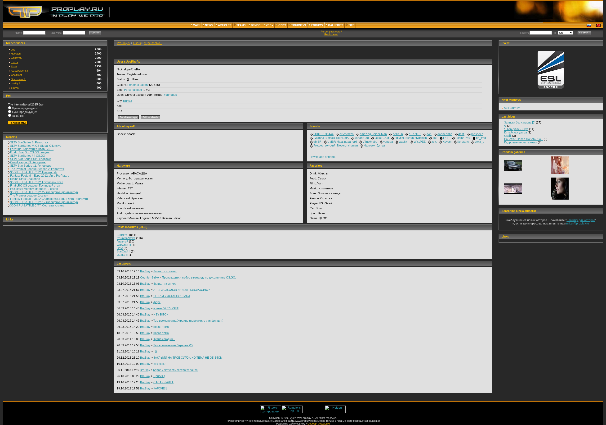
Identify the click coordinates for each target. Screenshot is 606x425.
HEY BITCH (161, 314)
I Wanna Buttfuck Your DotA (331, 138)
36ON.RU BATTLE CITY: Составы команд (37, 205)
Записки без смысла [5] (520, 122)
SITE (351, 25)
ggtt (13, 49)
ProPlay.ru (123, 43)
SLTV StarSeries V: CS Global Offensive (35, 145)
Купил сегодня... (164, 339)
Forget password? (331, 31)
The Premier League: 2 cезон (29, 195)
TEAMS (240, 25)
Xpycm (447, 141)
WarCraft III (124, 245)
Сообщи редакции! (318, 423)
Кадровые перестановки (520, 142)
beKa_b (398, 134)
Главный (122, 241)
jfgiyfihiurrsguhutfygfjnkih (411, 138)
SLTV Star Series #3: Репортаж (30, 159)
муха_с (479, 141)
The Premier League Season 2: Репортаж (37, 169)
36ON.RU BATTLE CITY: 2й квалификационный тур (44, 192)
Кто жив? (159, 364)
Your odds (170, 94)
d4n (429, 134)
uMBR (317, 141)
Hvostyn (16, 53)
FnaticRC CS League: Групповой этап (35, 185)
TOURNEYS (298, 25)
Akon (14, 66)
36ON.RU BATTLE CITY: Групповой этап (36, 182)
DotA (120, 248)
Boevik (15, 87)
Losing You (463, 138)
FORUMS (317, 25)
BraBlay (122, 235)
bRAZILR (415, 134)
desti (461, 134)
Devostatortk (18, 79)
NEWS (209, 25)
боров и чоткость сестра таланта (175, 370)
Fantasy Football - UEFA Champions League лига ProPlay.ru (49, 199)
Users (137, 43)
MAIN (196, 25)
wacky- (403, 141)
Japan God (362, 138)
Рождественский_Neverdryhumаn (335, 145)
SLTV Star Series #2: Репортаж (30, 165)
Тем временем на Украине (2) (173, 345)
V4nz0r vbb (370, 141)
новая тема (161, 327)
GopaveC (16, 57)
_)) (155, 351)
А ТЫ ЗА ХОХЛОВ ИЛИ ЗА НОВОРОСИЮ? (181, 290)
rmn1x (14, 62)
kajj (435, 138)
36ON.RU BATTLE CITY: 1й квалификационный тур (44, 202)
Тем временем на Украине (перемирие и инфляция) (188, 320)
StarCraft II (123, 251)
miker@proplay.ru (577, 223)
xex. (434, 141)
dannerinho (444, 134)
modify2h (16, 83)
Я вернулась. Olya (516, 129)
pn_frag (481, 138)
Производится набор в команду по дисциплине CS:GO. (199, 277)
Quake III (122, 254)
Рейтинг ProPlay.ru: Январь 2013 (31, 149)
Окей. (508, 135)
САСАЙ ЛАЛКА (163, 382)
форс (156, 302)
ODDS (282, 25)
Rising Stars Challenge (25, 179)
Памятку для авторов (580, 220)
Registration (331, 34)
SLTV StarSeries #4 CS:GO (27, 155)
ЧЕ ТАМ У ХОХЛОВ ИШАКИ (171, 296)
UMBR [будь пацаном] (342, 141)
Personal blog (133, 89)
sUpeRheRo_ (153, 43)
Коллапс (463, 141)
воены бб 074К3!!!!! (165, 308)
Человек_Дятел (374, 145)
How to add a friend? (323, 157)
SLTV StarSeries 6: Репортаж (29, 142)
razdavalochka (19, 70)
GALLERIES (335, 25)
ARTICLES (224, 25)
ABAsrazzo (346, 134)
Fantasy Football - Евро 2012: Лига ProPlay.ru (39, 175)
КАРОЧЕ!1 (160, 388)
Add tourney (512, 108)
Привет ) (159, 376)
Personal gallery (137, 85)
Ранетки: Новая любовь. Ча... (523, 139)
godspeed (476, 134)
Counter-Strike (126, 238)
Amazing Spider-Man (373, 134)
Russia (127, 101)
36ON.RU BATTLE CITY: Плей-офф (33, 172)
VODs (269, 25)
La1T (446, 138)
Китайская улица (515, 132)
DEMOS (255, 25)
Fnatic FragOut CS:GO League (29, 152)
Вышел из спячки (165, 271)
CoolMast (16, 74)
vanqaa (388, 141)
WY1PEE (420, 141)
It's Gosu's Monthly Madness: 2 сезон (34, 189)
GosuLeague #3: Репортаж (28, 162)
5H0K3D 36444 (323, 134)
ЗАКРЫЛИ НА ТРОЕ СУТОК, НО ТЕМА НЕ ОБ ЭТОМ (188, 357)
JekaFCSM (382, 138)
